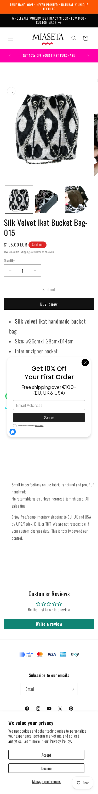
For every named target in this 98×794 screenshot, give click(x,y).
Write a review (49, 624)
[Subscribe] (72, 689)
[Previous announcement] (9, 55)
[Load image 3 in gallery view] (79, 199)
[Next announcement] (88, 55)
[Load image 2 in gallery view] (49, 199)
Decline (46, 768)
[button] (10, 38)
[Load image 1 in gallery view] (19, 199)
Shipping (25, 252)
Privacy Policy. (61, 741)
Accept (46, 755)
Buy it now (49, 304)
